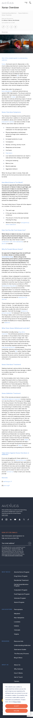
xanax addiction (23, 13)
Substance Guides (20, 649)
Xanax (3, 64)
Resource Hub (18, 641)
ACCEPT (16, 706)
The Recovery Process (21, 653)
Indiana (16, 626)
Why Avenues (18, 669)
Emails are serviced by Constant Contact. (14, 555)
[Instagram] (6, 519)
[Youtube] (15, 519)
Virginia (16, 634)
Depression (9, 153)
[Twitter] (24, 519)
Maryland (17, 613)
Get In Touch (18, 677)
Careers (16, 681)
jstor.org (6, 485)
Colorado (17, 630)
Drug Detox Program (21, 576)
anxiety (13, 97)
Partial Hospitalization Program (21, 585)
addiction (7, 322)
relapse (26, 439)
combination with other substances (12, 241)
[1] (17, 75)
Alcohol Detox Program (21, 572)
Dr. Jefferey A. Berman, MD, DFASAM (10, 20)
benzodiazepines (7, 91)
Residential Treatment (21, 580)
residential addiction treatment (11, 399)
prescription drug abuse (9, 286)
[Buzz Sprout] (19, 519)
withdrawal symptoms (8, 347)
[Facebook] (2, 519)
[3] (16, 351)
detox (20, 445)
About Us (17, 665)
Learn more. (5, 515)
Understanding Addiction (22, 645)
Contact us (10, 471)
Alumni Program (19, 602)
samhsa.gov (7, 481)
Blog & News (18, 657)
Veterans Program (20, 598)
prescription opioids (8, 121)
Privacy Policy (17, 701)
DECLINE (16, 710)
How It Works (18, 673)
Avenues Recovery (21, 460)
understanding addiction (10, 13)
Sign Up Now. (29, 543)
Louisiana (17, 621)
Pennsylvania (18, 609)
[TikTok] (28, 519)
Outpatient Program (20, 590)
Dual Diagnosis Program (22, 594)
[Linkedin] (10, 519)
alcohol (4, 243)
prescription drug (7, 257)
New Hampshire (19, 617)
